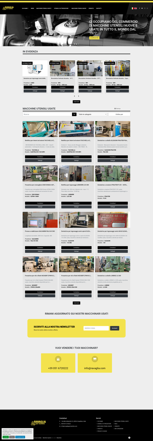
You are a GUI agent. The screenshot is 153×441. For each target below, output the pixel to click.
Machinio (59, 437)
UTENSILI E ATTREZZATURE (61, 8)
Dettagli (35, 91)
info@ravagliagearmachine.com (69, 426)
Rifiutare (12, 437)
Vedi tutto (76, 101)
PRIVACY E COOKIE (102, 431)
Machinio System (47, 437)
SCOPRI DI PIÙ (94, 38)
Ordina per (119, 114)
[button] (44, 8)
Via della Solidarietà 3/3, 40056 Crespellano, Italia (73, 421)
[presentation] (74, 96)
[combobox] (92, 114)
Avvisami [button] (114, 328)
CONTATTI (98, 8)
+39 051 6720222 (58, 368)
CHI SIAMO (100, 421)
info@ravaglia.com (94, 368)
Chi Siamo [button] (25, 8)
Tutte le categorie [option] (85, 114)
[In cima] (129, 438)
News (32, 8)
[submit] (74, 114)
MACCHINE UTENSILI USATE (43, 8)
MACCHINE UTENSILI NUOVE (79, 8)
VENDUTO (91, 8)
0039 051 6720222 (66, 423)
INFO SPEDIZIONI (119, 428)
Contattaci (35, 87)
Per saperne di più (20, 437)
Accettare (6, 437)
